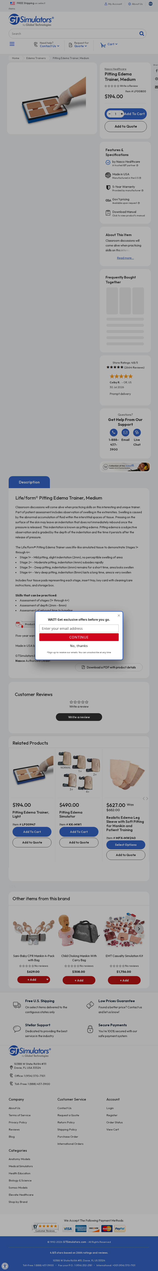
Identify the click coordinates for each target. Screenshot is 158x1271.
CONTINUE (79, 637)
